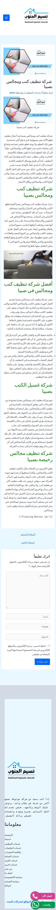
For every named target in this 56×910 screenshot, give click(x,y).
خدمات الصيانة (12, 856)
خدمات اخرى (11, 864)
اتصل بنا (8, 873)
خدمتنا (8, 839)
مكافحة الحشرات (13, 852)
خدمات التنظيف (33, 92)
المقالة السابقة (28, 534)
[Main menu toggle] (6, 17)
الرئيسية (9, 835)
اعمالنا (8, 885)
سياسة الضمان (12, 881)
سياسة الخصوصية (13, 877)
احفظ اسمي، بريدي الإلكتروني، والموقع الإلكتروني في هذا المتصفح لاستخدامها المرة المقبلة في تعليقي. (28, 650)
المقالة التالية (28, 542)
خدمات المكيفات (13, 848)
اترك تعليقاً (47, 92)
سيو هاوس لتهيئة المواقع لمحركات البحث (28, 901)
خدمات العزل (11, 860)
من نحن (8, 868)
